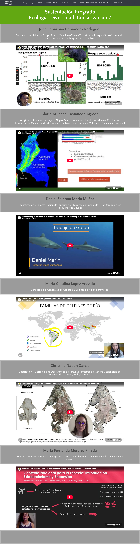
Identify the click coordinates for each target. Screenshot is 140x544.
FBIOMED (102, 3)
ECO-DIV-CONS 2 (78, 3)
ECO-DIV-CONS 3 (91, 3)
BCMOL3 (55, 3)
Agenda (34, 3)
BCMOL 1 (40, 3)
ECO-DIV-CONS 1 (66, 3)
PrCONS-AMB (118, 3)
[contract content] (135, 10)
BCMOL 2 (48, 3)
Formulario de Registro (23, 3)
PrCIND (109, 3)
